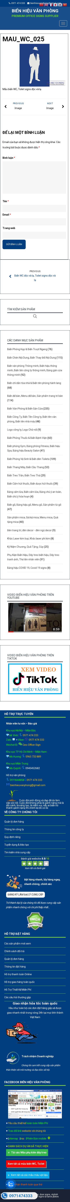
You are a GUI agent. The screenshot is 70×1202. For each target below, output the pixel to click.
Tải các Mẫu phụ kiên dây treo (28, 1152)
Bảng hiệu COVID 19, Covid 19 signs (27, 567)
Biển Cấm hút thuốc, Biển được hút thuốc (30, 483)
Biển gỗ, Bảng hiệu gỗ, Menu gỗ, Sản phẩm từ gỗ (34, 504)
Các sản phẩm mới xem (17, 943)
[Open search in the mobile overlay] (35, 316)
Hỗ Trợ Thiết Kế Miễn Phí (17, 989)
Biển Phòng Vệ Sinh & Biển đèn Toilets (28, 459)
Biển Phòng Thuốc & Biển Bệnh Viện (27, 437)
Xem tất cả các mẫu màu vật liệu (29, 1175)
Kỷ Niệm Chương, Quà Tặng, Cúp (25, 546)
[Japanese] (55, 4)
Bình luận (9, 157)
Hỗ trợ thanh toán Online (18, 974)
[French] (51, 4)
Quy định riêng (12, 837)
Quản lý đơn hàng (14, 821)
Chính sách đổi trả (14, 951)
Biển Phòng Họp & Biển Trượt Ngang (27, 349)
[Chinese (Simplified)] (41, 4)
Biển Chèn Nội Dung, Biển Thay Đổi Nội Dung (31, 357)
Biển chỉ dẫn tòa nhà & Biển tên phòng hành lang (34, 383)
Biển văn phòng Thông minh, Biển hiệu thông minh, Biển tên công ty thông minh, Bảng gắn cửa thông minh (34, 370)
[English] (46, 4)
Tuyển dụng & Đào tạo (16, 844)
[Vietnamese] (65, 4)
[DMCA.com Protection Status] (35, 929)
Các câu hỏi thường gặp (17, 997)
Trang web (9, 228)
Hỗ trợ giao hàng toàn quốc (19, 982)
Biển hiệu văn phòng (35, 10)
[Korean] (60, 4)
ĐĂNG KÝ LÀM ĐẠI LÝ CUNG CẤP (25, 894)
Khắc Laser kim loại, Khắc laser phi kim (28, 538)
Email (7, 214)
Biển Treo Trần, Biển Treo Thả (23, 475)
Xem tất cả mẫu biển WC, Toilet (26, 1163)
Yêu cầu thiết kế (28, 1123)
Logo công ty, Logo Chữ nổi (22, 429)
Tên (6, 201)
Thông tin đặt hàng (15, 966)
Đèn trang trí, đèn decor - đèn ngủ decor (29, 530)
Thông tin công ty (14, 829)
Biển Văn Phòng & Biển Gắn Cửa (25, 408)
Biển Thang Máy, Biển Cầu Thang (25, 467)
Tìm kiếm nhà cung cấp (17, 852)
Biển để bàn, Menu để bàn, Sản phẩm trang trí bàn (35, 395)
